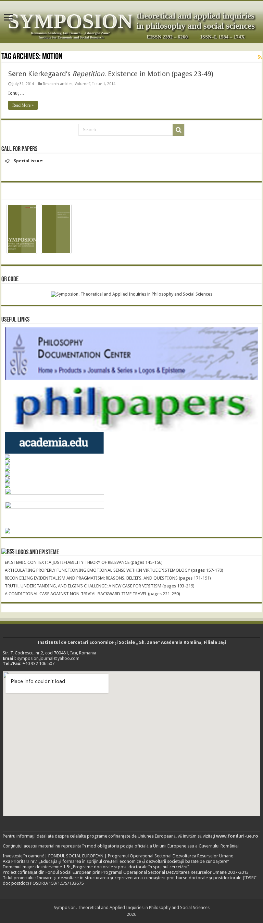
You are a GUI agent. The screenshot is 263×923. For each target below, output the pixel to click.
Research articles (58, 84)
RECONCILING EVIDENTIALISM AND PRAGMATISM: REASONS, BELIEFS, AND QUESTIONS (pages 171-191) (108, 578)
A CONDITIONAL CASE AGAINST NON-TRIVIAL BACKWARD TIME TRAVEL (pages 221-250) (92, 593)
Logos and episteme (37, 552)
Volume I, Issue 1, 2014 (95, 84)
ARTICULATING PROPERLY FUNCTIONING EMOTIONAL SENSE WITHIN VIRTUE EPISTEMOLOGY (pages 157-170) (114, 570)
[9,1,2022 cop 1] (22, 229)
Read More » (23, 105)
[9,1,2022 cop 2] (56, 229)
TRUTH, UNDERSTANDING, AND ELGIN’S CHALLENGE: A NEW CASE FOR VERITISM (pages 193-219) (100, 585)
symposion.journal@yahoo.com (48, 658)
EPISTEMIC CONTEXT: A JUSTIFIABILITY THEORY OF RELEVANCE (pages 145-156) (84, 562)
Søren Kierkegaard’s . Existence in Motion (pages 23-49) (110, 74)
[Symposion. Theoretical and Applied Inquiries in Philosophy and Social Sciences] (131, 22)
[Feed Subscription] (260, 57)
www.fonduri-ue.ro (237, 836)
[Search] (178, 130)
